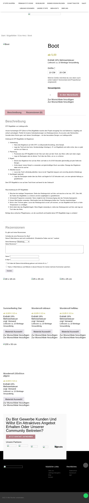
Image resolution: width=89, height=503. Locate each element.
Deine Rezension (11, 244)
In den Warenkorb (69, 95)
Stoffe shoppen (9, 3)
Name (7, 256)
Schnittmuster (73, 3)
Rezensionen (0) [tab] (34, 112)
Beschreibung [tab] (14, 112)
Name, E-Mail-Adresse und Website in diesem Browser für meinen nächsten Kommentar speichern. (39, 267)
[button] (61, 99)
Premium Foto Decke (25, 3)
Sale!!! (84, 3)
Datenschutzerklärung (22, 263)
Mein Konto (54, 8)
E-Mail (7, 260)
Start (3, 35)
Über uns (64, 8)
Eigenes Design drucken (56, 3)
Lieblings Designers (27, 8)
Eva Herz (22, 35)
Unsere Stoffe (42, 8)
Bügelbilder (40, 3)
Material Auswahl (13, 331)
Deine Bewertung (11, 241)
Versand (12, 321)
